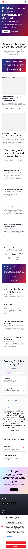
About (3, 510)
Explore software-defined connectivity (11, 108)
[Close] (25, 517)
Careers (4, 512)
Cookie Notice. (9, 536)
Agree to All (15, 546)
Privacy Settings (15, 539)
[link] (14, 380)
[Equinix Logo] (3, 2)
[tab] (9, 373)
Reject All (16, 542)
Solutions (4, 36)
